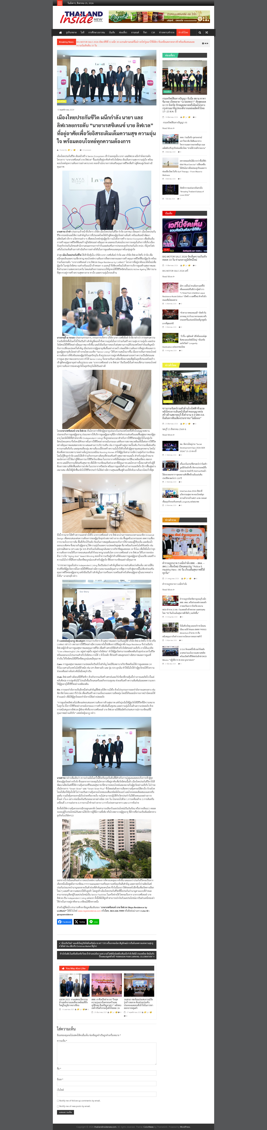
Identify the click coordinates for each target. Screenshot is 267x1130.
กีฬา (145, 32)
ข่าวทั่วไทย (183, 32)
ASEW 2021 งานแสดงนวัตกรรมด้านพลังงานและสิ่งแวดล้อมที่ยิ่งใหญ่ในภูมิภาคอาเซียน (73, 1000)
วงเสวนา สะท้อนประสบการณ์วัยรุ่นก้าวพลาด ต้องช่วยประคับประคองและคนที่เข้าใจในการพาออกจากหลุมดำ (138, 1001)
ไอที (82, 32)
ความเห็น (62, 1038)
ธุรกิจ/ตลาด (71, 32)
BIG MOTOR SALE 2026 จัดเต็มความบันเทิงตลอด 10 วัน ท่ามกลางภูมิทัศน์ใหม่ (184, 256)
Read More (167, 125)
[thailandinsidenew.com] (60, 32)
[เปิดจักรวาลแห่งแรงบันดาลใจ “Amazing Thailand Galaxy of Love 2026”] (170, 187)
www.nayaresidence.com (89, 908)
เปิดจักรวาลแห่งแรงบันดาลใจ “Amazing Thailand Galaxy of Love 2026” (192, 189)
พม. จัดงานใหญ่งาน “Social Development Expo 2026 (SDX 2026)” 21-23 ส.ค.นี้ (192, 445)
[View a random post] (206, 32)
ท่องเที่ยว (123, 32)
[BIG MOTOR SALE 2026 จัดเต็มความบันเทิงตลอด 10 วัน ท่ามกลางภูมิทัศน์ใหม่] (184, 233)
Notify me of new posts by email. (75, 1104)
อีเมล (60, 1077)
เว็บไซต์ (60, 1087)
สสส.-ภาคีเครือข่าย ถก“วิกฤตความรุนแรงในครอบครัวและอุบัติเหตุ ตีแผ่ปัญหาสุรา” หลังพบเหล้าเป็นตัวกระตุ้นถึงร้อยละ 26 (106, 1001)
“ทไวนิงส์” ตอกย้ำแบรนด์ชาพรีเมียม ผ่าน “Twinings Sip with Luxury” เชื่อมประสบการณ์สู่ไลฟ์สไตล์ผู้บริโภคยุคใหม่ (127, 41)
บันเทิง (112, 32)
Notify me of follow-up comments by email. (80, 1098)
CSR (153, 32)
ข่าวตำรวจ (167, 554)
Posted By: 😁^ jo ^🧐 (67, 148)
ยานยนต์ (135, 32)
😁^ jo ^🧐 (81, 1007)
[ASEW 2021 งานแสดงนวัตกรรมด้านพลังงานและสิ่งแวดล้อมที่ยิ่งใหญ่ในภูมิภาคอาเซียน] (74, 982)
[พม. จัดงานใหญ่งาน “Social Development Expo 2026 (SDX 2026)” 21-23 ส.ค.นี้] (170, 443)
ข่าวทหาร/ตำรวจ (166, 32)
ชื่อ (59, 1066)
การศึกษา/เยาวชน (96, 32)
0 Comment (86, 148)
